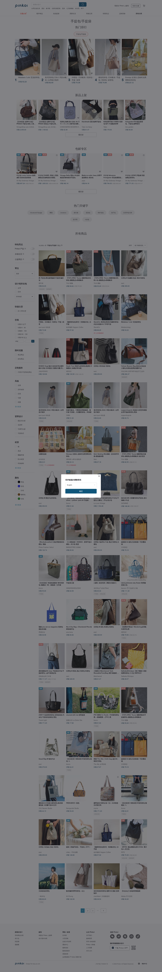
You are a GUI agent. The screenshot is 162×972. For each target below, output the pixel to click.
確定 (81, 491)
